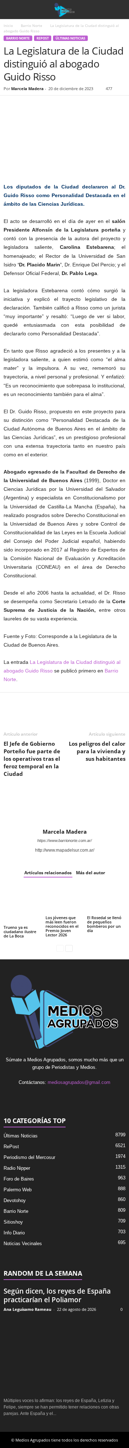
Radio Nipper (17, 1168)
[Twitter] (27, 106)
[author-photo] (64, 807)
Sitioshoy (13, 1222)
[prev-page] (60, 948)
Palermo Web (18, 1189)
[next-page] (69, 948)
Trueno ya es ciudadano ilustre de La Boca (20, 932)
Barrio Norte (31, 25)
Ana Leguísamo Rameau (27, 1309)
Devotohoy (15, 1200)
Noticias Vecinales (23, 1243)
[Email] (60, 106)
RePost (43, 38)
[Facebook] (11, 106)
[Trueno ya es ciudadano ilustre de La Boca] (23, 904)
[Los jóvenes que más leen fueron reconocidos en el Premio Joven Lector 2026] (65, 899)
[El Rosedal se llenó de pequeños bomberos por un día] (106, 899)
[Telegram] (77, 106)
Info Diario (14, 1232)
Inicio (8, 25)
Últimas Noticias (70, 38)
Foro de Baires (19, 1179)
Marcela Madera (27, 88)
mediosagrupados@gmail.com (79, 1082)
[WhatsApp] (44, 106)
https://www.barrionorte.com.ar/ (64, 840)
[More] (93, 106)
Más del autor (90, 873)
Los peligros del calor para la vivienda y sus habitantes (97, 751)
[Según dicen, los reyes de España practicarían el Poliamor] (64, 1355)
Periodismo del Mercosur (29, 1157)
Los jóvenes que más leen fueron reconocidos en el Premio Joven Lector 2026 (62, 926)
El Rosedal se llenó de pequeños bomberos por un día (104, 924)
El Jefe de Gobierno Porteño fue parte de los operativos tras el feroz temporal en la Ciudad (32, 758)
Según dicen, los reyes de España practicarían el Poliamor (57, 1295)
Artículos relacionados (48, 873)
